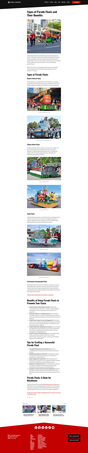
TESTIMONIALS (32, 439)
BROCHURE (32, 442)
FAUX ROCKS (40, 448)
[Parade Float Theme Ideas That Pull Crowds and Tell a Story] (29, 409)
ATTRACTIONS (40, 436)
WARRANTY (32, 446)
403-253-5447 (13, 438)
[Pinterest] (46, 427)
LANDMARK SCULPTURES (42, 446)
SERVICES (32, 436)
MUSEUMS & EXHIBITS (42, 437)
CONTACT (32, 449)
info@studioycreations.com (15, 435)
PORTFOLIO (40, 435)
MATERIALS (32, 445)
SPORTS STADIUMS (41, 442)
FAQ (31, 440)
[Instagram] (36, 427)
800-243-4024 (15, 436)
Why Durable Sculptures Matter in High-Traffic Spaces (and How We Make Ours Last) (43, 415)
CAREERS (32, 448)
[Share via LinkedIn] (29, 397)
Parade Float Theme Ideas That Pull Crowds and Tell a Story (29, 415)
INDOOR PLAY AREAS (41, 440)
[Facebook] (39, 427)
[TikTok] (49, 427)
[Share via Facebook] (27, 397)
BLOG (31, 441)
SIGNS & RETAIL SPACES (42, 444)
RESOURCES (32, 444)
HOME (31, 435)
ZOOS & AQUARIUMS (41, 439)
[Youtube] (53, 427)
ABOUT (31, 437)
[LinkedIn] (42, 427)
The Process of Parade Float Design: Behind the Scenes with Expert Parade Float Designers (58, 415)
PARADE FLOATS (40, 441)
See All (65, 403)
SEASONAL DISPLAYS (41, 445)
